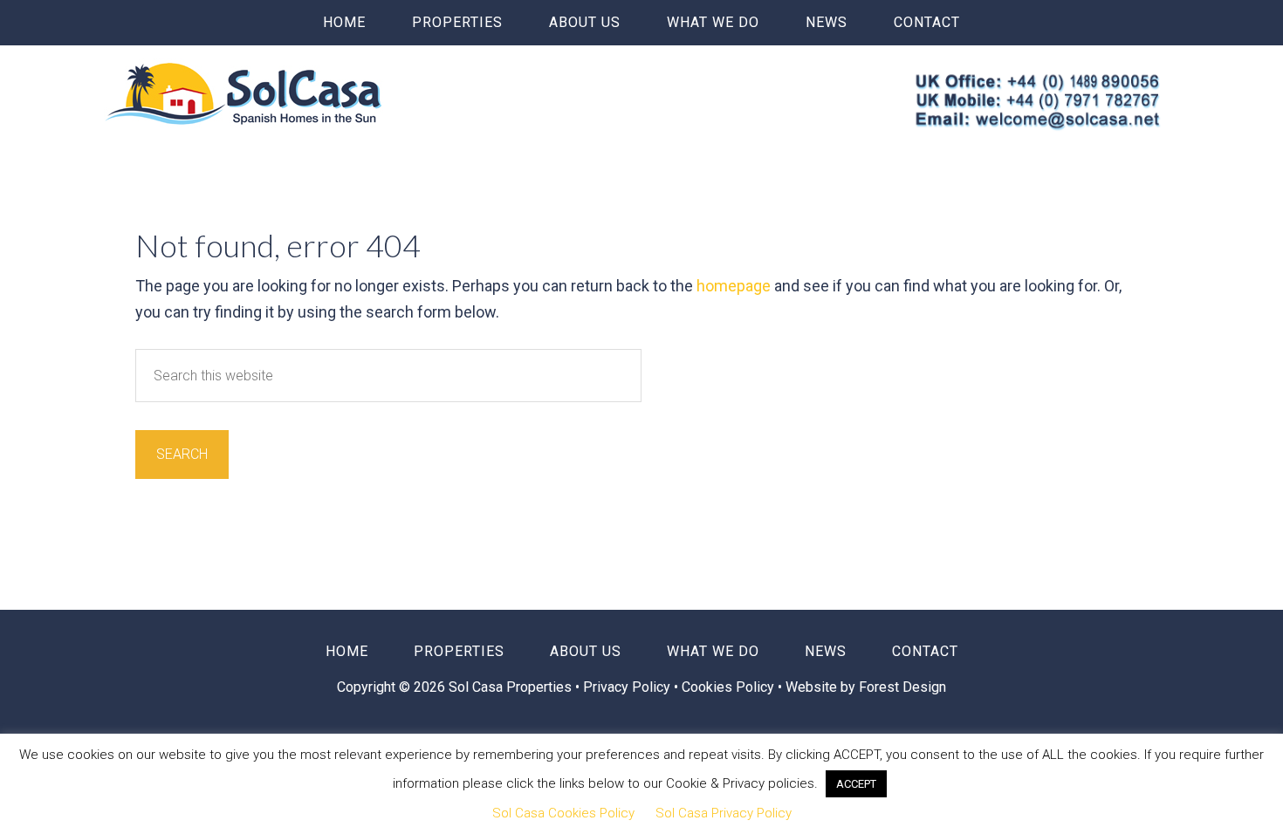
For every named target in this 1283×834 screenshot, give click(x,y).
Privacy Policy (628, 687)
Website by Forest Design (866, 687)
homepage (733, 286)
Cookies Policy (728, 687)
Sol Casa (243, 93)
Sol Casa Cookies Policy (563, 813)
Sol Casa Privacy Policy (723, 813)
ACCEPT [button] (856, 783)
